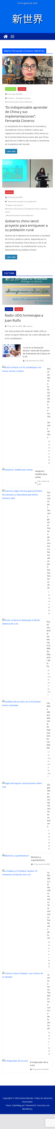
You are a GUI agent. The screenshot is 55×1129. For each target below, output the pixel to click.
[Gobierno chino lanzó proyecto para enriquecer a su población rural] (27, 173)
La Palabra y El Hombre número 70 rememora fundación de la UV (48, 905)
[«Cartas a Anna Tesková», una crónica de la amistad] (23, 1014)
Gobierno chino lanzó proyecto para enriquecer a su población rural (26, 225)
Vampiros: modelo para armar (41, 474)
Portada (22, 89)
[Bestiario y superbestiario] (15, 861)
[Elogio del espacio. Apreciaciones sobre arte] (23, 816)
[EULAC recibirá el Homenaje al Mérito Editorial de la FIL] (23, 658)
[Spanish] (37, 26)
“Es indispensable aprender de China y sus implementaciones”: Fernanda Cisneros (26, 114)
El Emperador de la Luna (39, 1064)
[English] (34, 26)
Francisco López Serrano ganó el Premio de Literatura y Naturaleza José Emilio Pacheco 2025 (48, 540)
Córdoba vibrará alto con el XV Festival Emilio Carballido (48, 725)
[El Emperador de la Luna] (15, 1066)
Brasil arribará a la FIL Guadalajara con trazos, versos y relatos (48, 403)
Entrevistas (10, 89)
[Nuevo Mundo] (5, 36)
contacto (29, 326)
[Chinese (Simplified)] (30, 26)
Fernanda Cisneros (23, 98)
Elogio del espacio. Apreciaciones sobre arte (48, 805)
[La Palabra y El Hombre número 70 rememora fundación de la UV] (23, 919)
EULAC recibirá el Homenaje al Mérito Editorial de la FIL (48, 644)
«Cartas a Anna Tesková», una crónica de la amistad (48, 1001)
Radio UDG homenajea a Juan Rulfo (24, 318)
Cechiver (10, 98)
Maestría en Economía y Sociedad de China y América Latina (26, 210)
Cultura (9, 309)
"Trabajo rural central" (14, 205)
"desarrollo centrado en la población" (22, 201)
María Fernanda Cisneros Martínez (18, 102)
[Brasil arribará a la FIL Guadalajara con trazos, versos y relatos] (23, 416)
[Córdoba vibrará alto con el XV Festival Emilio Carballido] (23, 740)
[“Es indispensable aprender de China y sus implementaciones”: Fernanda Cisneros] (27, 70)
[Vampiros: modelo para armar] (17, 477)
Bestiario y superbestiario (38, 858)
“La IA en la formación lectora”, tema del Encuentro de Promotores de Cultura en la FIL (36, 352)
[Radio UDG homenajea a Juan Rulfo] (27, 291)
